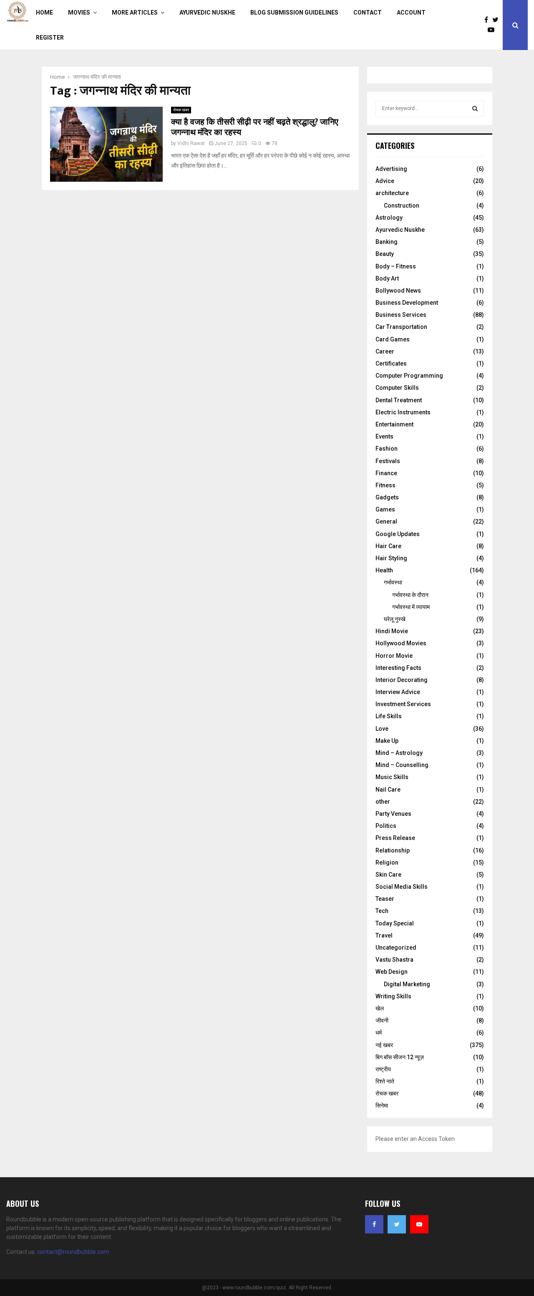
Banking (386, 241)
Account (411, 12)
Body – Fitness (395, 266)
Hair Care (388, 546)
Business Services (400, 314)
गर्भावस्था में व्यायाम (411, 607)
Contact (367, 12)
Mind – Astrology (399, 753)
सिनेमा (381, 1105)
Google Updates (397, 534)
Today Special (394, 923)
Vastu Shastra (394, 959)
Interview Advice (397, 692)
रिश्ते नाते (384, 1081)
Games (385, 509)
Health (384, 570)
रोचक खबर (181, 110)
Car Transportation (401, 326)
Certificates (391, 363)
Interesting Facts (398, 667)
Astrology (389, 217)
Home (44, 12)
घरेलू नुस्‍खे (395, 619)
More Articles (135, 12)
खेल (379, 1008)
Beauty (384, 254)
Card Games (392, 339)
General (386, 521)
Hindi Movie (391, 631)
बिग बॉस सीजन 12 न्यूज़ (399, 1057)
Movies (79, 12)
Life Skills (388, 716)
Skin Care (388, 874)
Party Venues (393, 813)
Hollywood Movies (400, 643)
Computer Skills (397, 387)
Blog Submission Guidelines (294, 12)
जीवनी (381, 1020)
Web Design (391, 971)
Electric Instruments (403, 412)
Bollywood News (398, 290)
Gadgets (387, 497)
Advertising (391, 168)
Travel (384, 935)
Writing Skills (393, 996)
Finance (386, 473)
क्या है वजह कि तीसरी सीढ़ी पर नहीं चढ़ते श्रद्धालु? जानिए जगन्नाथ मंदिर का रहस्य (254, 127)
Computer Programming (409, 375)
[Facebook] (488, 20)
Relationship (392, 850)
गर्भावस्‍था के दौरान (410, 595)
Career (384, 351)
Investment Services (403, 704)
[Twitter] (497, 20)
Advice (384, 181)
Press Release (395, 838)
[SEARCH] (475, 108)
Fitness (385, 485)
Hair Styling (391, 558)
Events (384, 436)
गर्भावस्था (393, 582)
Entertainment (394, 424)
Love (381, 728)
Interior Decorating (401, 680)
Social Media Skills (401, 886)
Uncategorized (395, 947)
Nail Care (387, 789)
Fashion (386, 448)
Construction (401, 205)
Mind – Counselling (401, 765)
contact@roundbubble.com (73, 1251)
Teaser (384, 898)
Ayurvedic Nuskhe (207, 12)
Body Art (387, 278)
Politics (385, 825)
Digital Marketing (407, 984)
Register (50, 37)
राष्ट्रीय (383, 1069)
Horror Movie (394, 655)
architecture (392, 193)
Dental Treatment (398, 400)
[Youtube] (493, 30)
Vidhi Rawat (191, 143)
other (382, 801)
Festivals (387, 461)
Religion (386, 862)
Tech (381, 910)
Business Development (406, 302)
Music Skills (391, 777)
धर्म (378, 1032)
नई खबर (384, 1045)
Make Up (386, 740)
